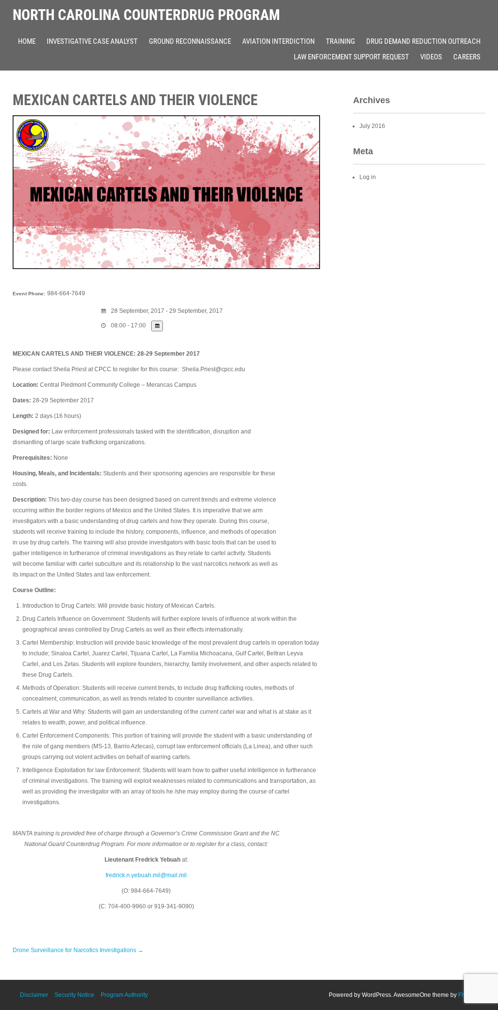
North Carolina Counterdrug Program (146, 14)
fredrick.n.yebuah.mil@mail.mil (146, 875)
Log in (367, 177)
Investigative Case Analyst (92, 41)
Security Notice (74, 995)
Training (340, 41)
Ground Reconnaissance (190, 41)
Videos (431, 57)
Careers (466, 57)
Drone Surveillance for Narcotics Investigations (78, 950)
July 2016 (372, 126)
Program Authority (124, 995)
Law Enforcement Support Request (351, 57)
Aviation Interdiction (278, 41)
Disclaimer (34, 995)
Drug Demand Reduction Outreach (423, 41)
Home (27, 41)
